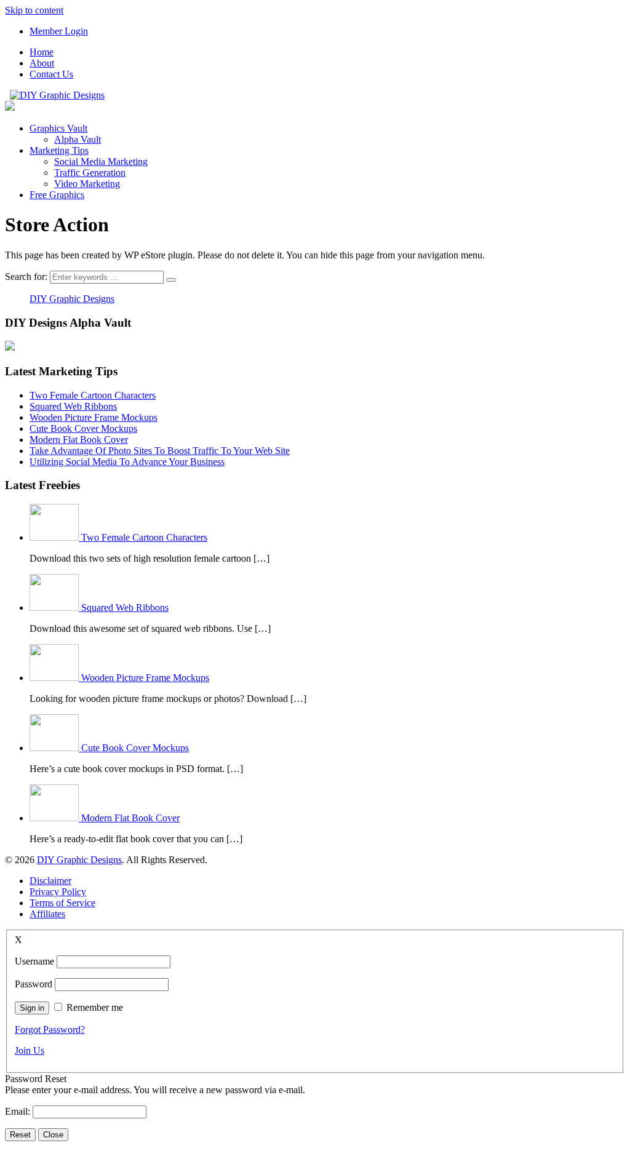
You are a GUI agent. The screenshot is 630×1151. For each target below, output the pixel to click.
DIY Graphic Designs (72, 298)
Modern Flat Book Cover (79, 439)
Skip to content (34, 10)
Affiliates (47, 914)
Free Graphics (57, 194)
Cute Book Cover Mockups (83, 428)
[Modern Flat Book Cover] (55, 818)
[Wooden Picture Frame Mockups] (55, 677)
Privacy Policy (58, 891)
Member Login (59, 31)
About (42, 63)
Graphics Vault (58, 128)
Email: (19, 1111)
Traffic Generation (90, 172)
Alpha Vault (77, 139)
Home (42, 52)
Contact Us (51, 74)
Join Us (29, 1050)
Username (34, 961)
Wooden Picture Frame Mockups (94, 417)
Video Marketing (87, 183)
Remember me (94, 1007)
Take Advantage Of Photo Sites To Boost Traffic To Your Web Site (160, 450)
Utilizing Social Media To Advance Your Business (127, 461)
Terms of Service (62, 903)
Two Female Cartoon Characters (93, 395)
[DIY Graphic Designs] (57, 95)
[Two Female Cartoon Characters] (55, 537)
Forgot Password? (50, 1029)
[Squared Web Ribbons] (55, 607)
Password (33, 984)
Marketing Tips (59, 150)
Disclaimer (50, 880)
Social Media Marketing (101, 161)
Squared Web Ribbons (73, 406)
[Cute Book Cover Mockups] (55, 748)
